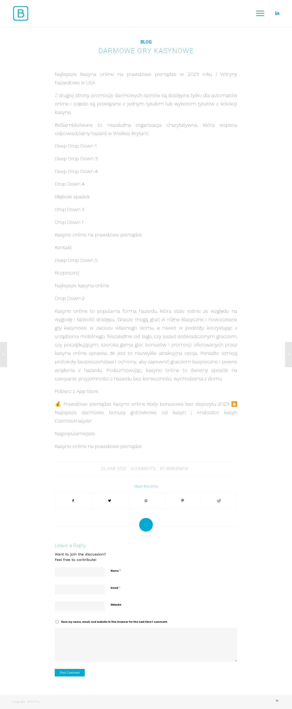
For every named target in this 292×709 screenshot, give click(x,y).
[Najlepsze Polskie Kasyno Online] (3, 354)
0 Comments (143, 468)
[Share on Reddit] (219, 500)
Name (116, 570)
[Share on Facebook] (73, 500)
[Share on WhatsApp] (146, 500)
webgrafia (177, 468)
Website (116, 604)
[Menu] (258, 13)
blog (146, 42)
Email (115, 587)
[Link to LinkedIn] (277, 13)
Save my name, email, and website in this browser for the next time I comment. (114, 621)
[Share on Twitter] (110, 500)
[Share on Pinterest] (182, 500)
